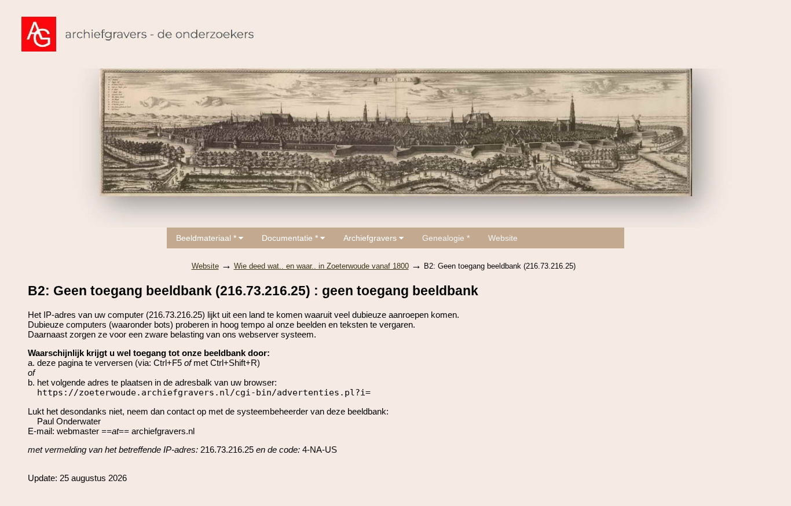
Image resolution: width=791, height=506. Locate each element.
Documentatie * (291, 238)
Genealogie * (446, 238)
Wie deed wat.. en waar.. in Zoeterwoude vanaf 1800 (321, 266)
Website (503, 238)
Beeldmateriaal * (207, 238)
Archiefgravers (371, 238)
